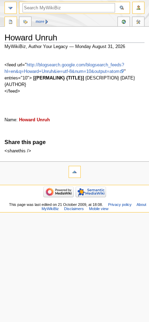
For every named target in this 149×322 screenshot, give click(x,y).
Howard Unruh (34, 119)
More (40, 21)
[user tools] (138, 8)
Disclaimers (74, 209)
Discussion (25, 22)
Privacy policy (120, 204)
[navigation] (11, 8)
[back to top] (75, 172)
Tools (138, 22)
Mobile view (98, 209)
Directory (11, 22)
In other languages (124, 22)
